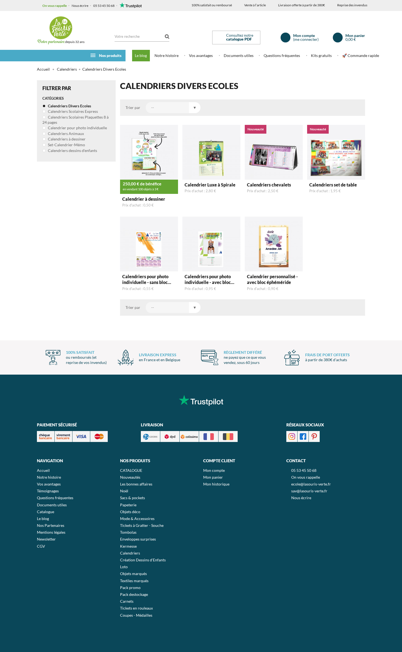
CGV (41, 546)
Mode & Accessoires (137, 518)
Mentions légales (51, 532)
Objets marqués (133, 573)
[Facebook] (303, 436)
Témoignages (48, 491)
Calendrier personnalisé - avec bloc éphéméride (272, 279)
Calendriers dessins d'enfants (72, 150)
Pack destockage (134, 594)
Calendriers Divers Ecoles (69, 106)
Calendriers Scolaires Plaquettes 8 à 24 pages (75, 120)
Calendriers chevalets (269, 184)
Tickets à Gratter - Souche (142, 525)
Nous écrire (80, 6)
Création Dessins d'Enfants (143, 560)
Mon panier (213, 477)
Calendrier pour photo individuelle (77, 127)
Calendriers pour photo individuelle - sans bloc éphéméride (145, 280)
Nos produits (110, 55)
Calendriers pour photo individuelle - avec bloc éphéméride (208, 280)
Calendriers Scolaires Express (72, 111)
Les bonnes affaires (136, 484)
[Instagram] (291, 436)
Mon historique (216, 484)
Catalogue (45, 511)
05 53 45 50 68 (104, 6)
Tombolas (128, 532)
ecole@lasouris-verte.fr (311, 484)
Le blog (141, 55)
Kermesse (128, 546)
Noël (124, 491)
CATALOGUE (131, 470)
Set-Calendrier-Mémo (66, 144)
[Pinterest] (314, 436)
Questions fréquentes (282, 55)
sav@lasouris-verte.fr (309, 491)
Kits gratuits (321, 55)
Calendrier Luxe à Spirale (210, 184)
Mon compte (214, 470)
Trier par (133, 107)
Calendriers (130, 553)
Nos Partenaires (50, 525)
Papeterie (128, 504)
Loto (124, 566)
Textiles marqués (134, 580)
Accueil (43, 69)
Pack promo (130, 587)
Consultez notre (239, 37)
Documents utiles (239, 55)
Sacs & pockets (132, 497)
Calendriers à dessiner (66, 139)
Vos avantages (201, 55)
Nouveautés (130, 477)
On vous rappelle (54, 6)
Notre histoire (167, 55)
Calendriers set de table (333, 184)
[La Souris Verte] (61, 27)
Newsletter (46, 539)
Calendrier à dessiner (143, 199)
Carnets (126, 601)
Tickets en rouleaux (136, 608)
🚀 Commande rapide (360, 55)
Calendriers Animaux (65, 133)
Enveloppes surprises (138, 539)
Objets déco (130, 511)
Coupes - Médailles (136, 615)
